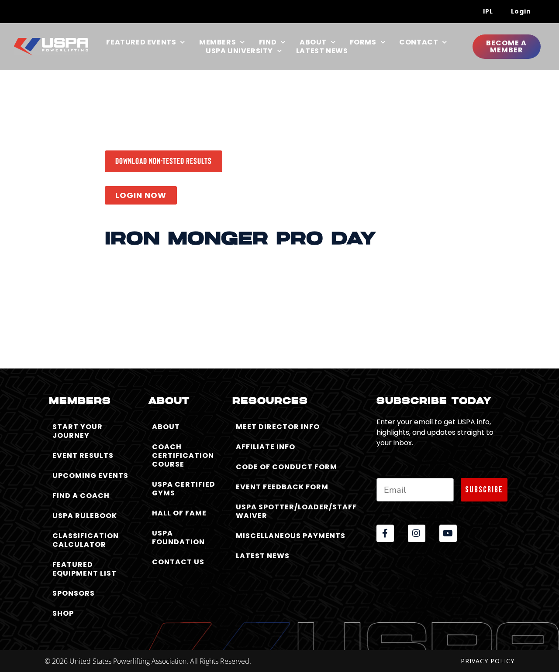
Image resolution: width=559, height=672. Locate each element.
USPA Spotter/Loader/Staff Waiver (296, 511)
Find (267, 42)
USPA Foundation (178, 537)
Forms (363, 42)
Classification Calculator (85, 540)
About (313, 42)
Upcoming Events (90, 476)
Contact (418, 42)
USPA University (239, 51)
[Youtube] (448, 533)
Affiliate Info (265, 447)
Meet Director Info (278, 427)
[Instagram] (416, 533)
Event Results (83, 455)
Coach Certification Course (183, 455)
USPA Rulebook (84, 516)
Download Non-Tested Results (163, 160)
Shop (63, 613)
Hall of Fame (179, 513)
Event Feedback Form (282, 487)
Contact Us (178, 562)
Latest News (322, 51)
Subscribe (484, 489)
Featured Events (141, 42)
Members (217, 42)
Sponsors (73, 593)
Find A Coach (81, 496)
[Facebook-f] (385, 533)
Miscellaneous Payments (290, 536)
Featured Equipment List (84, 568)
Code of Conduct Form (286, 467)
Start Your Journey (77, 431)
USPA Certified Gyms (183, 488)
